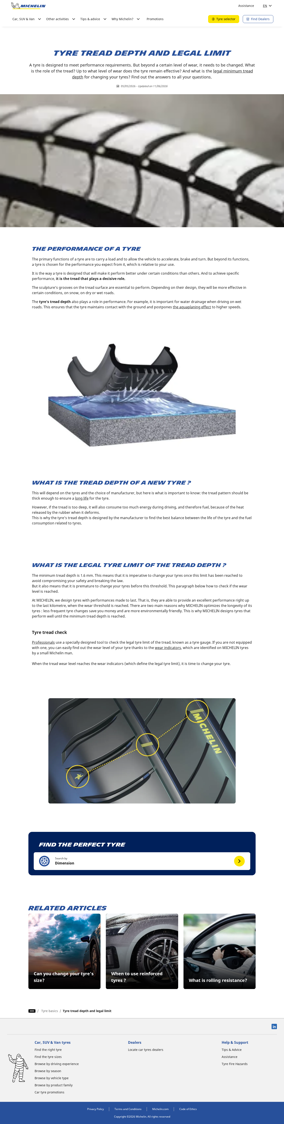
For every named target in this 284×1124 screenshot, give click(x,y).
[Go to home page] (28, 6)
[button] (142, 861)
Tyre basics (49, 1011)
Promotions (155, 19)
